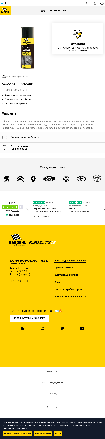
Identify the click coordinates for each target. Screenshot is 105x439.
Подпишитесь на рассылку (29, 318)
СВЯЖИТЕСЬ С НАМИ (66, 275)
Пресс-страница (63, 267)
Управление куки (52, 372)
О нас (57, 282)
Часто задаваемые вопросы (70, 260)
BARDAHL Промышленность (70, 296)
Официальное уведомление (52, 383)
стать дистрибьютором (68, 289)
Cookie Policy (52, 394)
